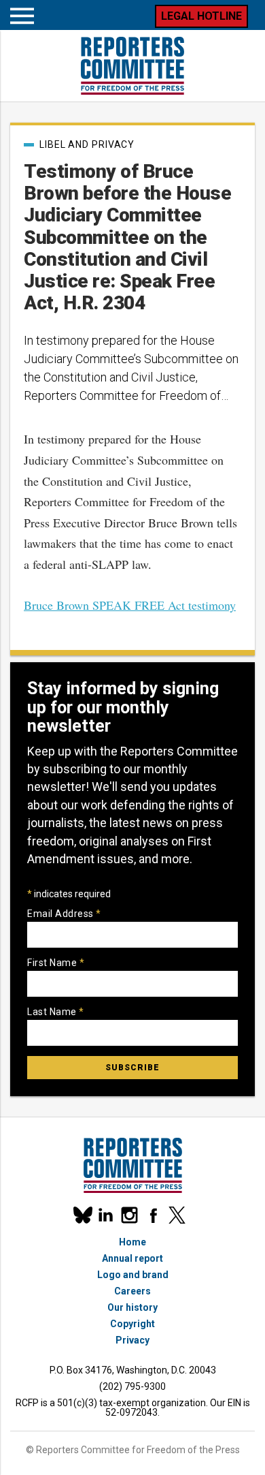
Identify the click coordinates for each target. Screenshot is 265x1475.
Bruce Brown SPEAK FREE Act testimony (130, 605)
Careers (132, 1291)
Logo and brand (133, 1274)
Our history (132, 1307)
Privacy (132, 1340)
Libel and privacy (87, 144)
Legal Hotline (201, 16)
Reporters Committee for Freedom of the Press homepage (132, 66)
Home (132, 1242)
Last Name (55, 1011)
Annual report (132, 1258)
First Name (55, 962)
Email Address (64, 913)
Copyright (132, 1323)
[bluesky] (81, 1215)
